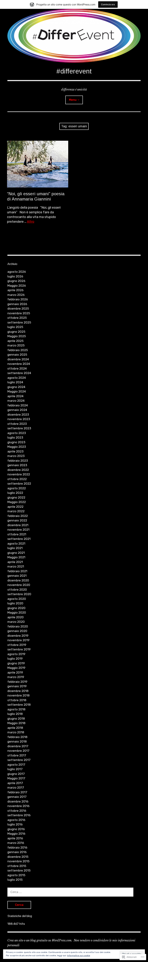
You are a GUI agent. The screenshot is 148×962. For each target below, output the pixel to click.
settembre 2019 (19, 649)
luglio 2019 (15, 658)
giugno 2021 (16, 553)
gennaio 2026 (17, 304)
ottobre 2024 (17, 368)
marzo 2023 (16, 456)
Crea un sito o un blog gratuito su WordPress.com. (39, 940)
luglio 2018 (15, 714)
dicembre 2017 (17, 746)
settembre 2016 (19, 815)
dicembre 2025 (18, 308)
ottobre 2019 (16, 645)
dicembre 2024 (18, 359)
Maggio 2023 (16, 446)
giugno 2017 (16, 774)
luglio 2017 (15, 769)
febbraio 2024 (17, 405)
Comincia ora (108, 4)
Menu (73, 100)
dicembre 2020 (18, 580)
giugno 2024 (16, 387)
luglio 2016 (15, 824)
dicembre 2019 (17, 635)
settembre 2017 (19, 760)
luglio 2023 (15, 437)
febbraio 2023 (17, 460)
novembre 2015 (18, 861)
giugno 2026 (16, 281)
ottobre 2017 (16, 755)
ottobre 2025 (17, 318)
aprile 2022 (15, 506)
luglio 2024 (15, 382)
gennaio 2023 (17, 465)
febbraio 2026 (17, 299)
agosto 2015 (16, 875)
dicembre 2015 (17, 857)
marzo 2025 (16, 345)
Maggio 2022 (16, 502)
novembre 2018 (18, 695)
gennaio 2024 (17, 410)
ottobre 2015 (16, 866)
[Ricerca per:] (70, 892)
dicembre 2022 (18, 470)
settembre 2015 (19, 870)
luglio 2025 (15, 327)
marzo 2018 (15, 732)
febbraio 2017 (17, 792)
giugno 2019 (16, 663)
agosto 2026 (16, 271)
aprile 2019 (15, 672)
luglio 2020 (15, 603)
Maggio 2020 (16, 612)
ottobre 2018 (16, 700)
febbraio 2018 (17, 737)
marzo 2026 (16, 295)
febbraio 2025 (17, 350)
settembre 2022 (19, 483)
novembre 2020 (18, 585)
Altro (30, 222)
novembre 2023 (18, 419)
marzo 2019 (15, 677)
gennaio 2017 (17, 797)
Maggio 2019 (16, 668)
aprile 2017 (15, 783)
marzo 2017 (15, 787)
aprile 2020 (15, 617)
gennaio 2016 (17, 852)
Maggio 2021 (16, 557)
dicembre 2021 (17, 525)
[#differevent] (74, 36)
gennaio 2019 (17, 686)
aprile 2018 (15, 728)
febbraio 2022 (17, 516)
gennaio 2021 (17, 575)
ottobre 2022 (17, 479)
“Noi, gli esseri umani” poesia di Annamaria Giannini (35, 196)
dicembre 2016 (17, 801)
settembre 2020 (19, 594)
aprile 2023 (15, 451)
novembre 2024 (18, 364)
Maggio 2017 (16, 778)
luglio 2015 (15, 879)
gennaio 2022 (17, 520)
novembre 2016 (18, 806)
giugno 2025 (16, 331)
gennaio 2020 (17, 631)
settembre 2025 (19, 322)
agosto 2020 (16, 599)
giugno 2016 (16, 829)
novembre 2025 (18, 313)
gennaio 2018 (17, 741)
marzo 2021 (15, 566)
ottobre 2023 (17, 424)
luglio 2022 (15, 493)
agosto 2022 (16, 488)
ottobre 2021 (16, 534)
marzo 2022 (16, 511)
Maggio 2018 (16, 723)
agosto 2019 (16, 654)
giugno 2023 (16, 442)
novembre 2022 (18, 474)
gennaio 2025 (17, 354)
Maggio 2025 (16, 336)
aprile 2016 (15, 838)
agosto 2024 (16, 377)
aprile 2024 (15, 396)
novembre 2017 (18, 750)
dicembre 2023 (18, 414)
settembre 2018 (19, 704)
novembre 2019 (18, 640)
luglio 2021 (15, 548)
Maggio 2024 (16, 391)
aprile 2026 (15, 290)
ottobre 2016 (16, 810)
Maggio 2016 (16, 833)
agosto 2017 (16, 764)
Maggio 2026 (16, 285)
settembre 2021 (19, 539)
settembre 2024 (19, 373)
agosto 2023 (16, 433)
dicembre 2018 (18, 691)
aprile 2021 (15, 562)
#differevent (74, 71)
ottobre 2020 (17, 589)
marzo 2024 (16, 400)
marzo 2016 (15, 843)
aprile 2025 (15, 341)
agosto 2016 (16, 820)
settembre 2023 (19, 428)
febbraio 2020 (17, 626)
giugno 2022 (16, 497)
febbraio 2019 (17, 681)
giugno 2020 (16, 608)
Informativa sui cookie (78, 955)
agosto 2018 (16, 709)
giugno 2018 (16, 718)
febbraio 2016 (17, 847)
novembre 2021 (18, 529)
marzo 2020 (16, 622)
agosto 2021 (16, 543)
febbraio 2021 (17, 571)
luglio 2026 (15, 276)
